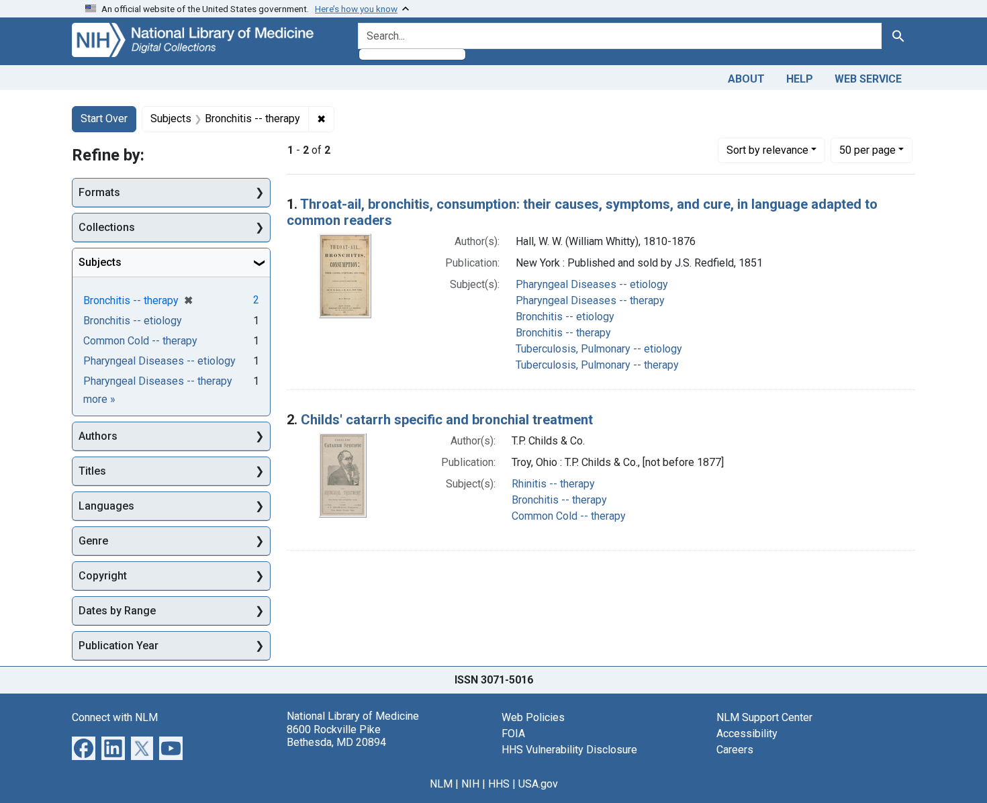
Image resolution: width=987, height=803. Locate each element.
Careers (734, 749)
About (746, 79)
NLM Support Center (764, 717)
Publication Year (118, 645)
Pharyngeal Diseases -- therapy (590, 300)
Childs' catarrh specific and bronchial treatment (447, 420)
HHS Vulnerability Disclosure (569, 749)
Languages (106, 506)
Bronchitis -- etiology (565, 316)
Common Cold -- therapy (569, 516)
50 (867, 149)
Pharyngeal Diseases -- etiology (592, 284)
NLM (441, 783)
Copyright (103, 575)
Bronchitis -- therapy (563, 332)
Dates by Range (117, 610)
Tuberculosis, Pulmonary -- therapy (597, 365)
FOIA (513, 733)
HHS (499, 783)
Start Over (104, 118)
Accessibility (747, 733)
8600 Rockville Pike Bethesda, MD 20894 (336, 736)
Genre (93, 540)
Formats (99, 192)
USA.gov (538, 783)
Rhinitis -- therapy (553, 483)
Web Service (868, 79)
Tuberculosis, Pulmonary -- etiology (599, 348)
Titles (92, 471)
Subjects (100, 262)
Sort (767, 150)
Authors (98, 436)
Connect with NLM (115, 717)
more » (99, 399)
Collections (107, 227)
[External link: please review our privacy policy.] (83, 747)
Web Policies (533, 717)
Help (799, 79)
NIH (470, 783)
